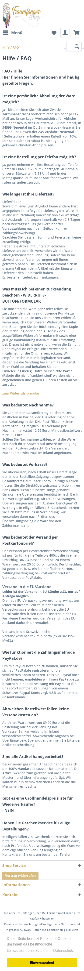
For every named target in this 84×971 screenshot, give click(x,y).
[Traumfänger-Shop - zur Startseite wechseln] (22, 16)
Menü (16, 32)
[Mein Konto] (65, 32)
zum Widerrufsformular (20, 393)
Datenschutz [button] (63, 951)
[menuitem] (12, 32)
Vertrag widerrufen (20, 875)
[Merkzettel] (53, 32)
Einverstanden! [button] (42, 962)
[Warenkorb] (76, 32)
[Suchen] (77, 46)
